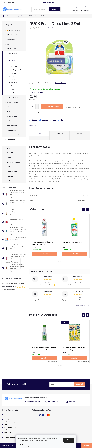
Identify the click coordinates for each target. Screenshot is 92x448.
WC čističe (12, 60)
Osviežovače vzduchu (13, 98)
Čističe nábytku (13, 57)
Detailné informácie (60, 83)
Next (87, 209)
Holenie (9, 157)
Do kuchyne (12, 76)
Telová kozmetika (12, 125)
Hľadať (55, 9)
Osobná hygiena (11, 130)
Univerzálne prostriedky (15, 70)
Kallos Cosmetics (11, 107)
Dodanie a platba (12, 2)
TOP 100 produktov (12, 49)
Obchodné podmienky (10, 427)
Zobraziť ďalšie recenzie (81, 305)
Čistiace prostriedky (12, 53)
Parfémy (9, 148)
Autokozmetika (11, 167)
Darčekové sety (11, 139)
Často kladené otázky (10, 435)
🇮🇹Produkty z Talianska (13, 35)
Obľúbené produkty (9, 422)
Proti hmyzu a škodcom (13, 162)
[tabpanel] (44, 236)
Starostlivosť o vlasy (12, 102)
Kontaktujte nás (8, 430)
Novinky (9, 44)
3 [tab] (60, 261)
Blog (5, 425)
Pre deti (9, 121)
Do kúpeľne (12, 79)
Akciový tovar (10, 39)
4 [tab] (61, 261)
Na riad (10, 63)
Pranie (8, 111)
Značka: (32, 125)
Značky (9, 181)
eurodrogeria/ (73, 401)
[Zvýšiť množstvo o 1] (36, 105)
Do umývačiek (12, 73)
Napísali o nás (8, 432)
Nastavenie (23, 445)
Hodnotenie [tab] (59, 133)
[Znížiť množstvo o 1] (36, 107)
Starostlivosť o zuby (12, 116)
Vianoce (10, 143)
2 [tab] (58, 261)
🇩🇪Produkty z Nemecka (13, 30)
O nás (3, 2)
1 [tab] (57, 261)
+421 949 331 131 (53, 401)
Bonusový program (9, 438)
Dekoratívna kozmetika (13, 135)
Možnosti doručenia (37, 92)
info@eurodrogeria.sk (33, 401)
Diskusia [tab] (79, 133)
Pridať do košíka (53, 106)
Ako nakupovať (8, 419)
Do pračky (11, 89)
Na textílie (11, 92)
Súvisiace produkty (38, 138)
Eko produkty (10, 153)
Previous (83, 209)
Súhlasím (69, 440)
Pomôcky (11, 86)
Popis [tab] (39, 133)
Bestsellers (10, 176)
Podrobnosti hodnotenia (53, 28)
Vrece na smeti (13, 83)
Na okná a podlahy (14, 67)
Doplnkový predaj (12, 171)
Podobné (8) (58, 138)
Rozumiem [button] (86, 445)
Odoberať (79, 384)
